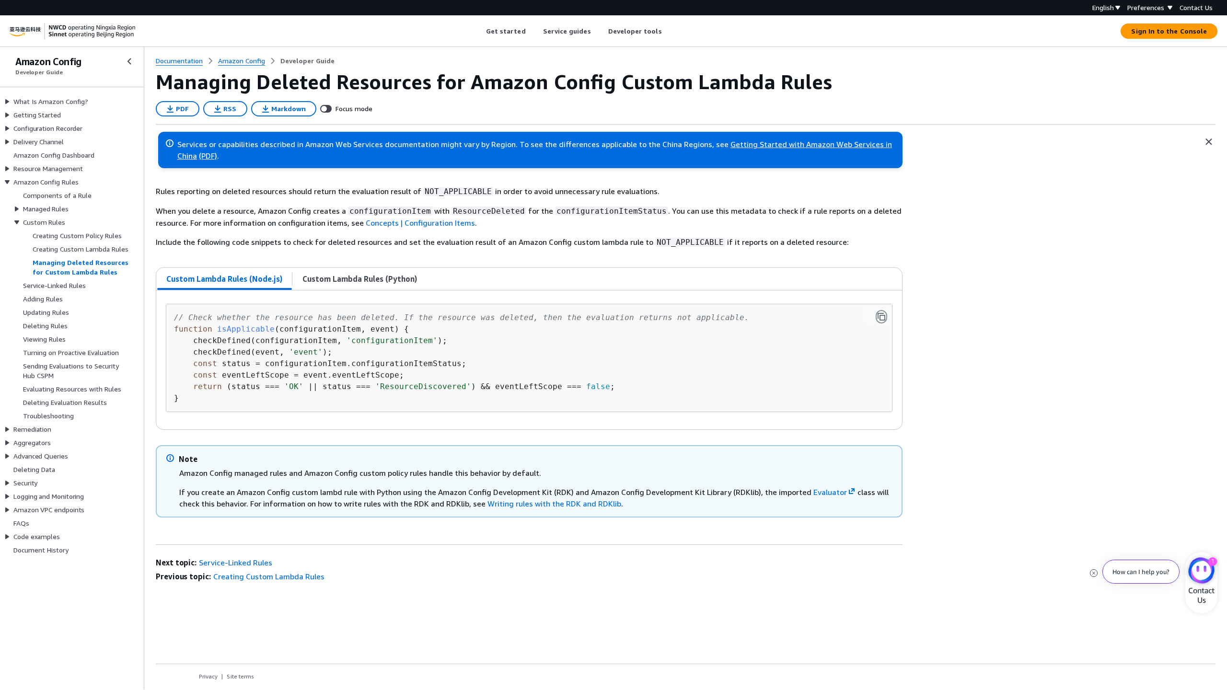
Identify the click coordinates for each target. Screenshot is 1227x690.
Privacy (208, 676)
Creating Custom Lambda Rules (268, 576)
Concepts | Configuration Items (420, 223)
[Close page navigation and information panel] (1208, 142)
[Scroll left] (479, 31)
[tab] (225, 278)
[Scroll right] (669, 31)
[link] (307, 61)
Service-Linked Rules (235, 562)
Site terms (240, 676)
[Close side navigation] (129, 61)
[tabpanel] (529, 359)
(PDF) (208, 156)
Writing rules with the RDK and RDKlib (554, 503)
